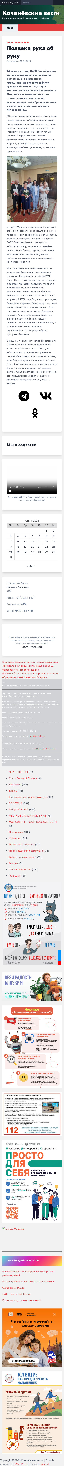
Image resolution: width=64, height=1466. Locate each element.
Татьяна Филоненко (32, 646)
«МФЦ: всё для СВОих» (16, 1294)
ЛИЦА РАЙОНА (18, 809)
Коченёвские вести (31, 13)
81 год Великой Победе (23, 778)
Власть (13, 791)
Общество (15, 838)
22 (46, 546)
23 (53, 546)
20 (32, 546)
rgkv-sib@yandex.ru (37, 736)
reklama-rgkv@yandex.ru (45, 748)
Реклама (14, 863)
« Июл (30, 565)
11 (18, 541)
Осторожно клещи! (13, 1288)
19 (25, 546)
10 (10, 541)
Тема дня (14, 876)
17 (10, 546)
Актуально (15, 784)
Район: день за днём (18, 42)
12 (25, 541)
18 (18, 546)
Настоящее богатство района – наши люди (28, 1281)
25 (18, 552)
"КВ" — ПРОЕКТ (18, 772)
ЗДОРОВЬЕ (15, 803)
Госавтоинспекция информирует (28, 797)
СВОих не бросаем (20, 869)
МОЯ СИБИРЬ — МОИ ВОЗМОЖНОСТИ (33, 822)
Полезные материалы (21, 844)
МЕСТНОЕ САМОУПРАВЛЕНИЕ (27, 816)
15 (46, 541)
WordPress (21, 1464)
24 (10, 552)
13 (32, 541)
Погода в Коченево (18, 587)
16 (53, 541)
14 (39, 541)
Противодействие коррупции (26, 851)
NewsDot (43, 1464)
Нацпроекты (16, 832)
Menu (10, 28)
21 (39, 546)
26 (25, 552)
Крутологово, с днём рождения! (21, 1300)
